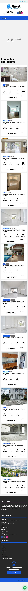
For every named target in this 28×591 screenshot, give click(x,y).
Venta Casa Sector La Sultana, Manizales (14, 86)
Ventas (3, 547)
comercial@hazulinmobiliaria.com (8, 534)
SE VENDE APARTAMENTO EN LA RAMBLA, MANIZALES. (14, 373)
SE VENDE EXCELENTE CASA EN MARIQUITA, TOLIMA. (14, 266)
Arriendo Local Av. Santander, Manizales (14, 445)
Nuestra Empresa (6, 554)
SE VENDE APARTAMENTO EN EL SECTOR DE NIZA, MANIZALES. (14, 122)
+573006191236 (10, 12)
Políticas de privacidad (7, 558)
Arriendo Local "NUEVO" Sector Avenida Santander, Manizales (14, 230)
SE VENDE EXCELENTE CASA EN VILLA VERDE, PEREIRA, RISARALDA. (14, 409)
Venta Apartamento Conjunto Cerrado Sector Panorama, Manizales (14, 481)
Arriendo (4, 548)
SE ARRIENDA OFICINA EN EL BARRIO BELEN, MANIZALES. (14, 194)
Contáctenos (5, 556)
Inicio (3, 545)
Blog (3, 552)
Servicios (4, 550)
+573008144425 (9, 14)
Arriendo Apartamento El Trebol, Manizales (14, 158)
